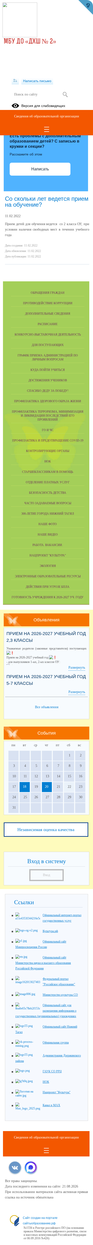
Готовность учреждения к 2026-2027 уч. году (48, 597)
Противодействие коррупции (47, 303)
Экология (48, 566)
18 (24, 787)
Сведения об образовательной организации (46, 116)
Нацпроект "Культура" (48, 555)
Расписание (48, 324)
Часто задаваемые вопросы (47, 503)
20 (46, 787)
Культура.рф (50, 931)
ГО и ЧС (48, 430)
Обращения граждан (47, 293)
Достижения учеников (48, 380)
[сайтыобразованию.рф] (85, 7)
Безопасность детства (47, 493)
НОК (47, 461)
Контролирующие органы (47, 451)
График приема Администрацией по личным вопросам (48, 357)
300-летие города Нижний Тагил (47, 513)
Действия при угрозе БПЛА (47, 587)
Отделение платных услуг (48, 482)
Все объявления (46, 707)
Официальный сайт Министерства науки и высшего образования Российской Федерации (43, 963)
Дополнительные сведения (47, 313)
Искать (65, 94)
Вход (46, 875)
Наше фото (47, 524)
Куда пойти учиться (48, 370)
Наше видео (48, 534)
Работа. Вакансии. (47, 545)
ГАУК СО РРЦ (52, 1071)
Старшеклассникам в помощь (47, 472)
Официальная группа (56, 1042)
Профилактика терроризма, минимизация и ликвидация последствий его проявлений (47, 415)
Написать (40, 169)
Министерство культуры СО (60, 994)
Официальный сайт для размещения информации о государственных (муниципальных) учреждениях (45, 1010)
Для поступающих (48, 345)
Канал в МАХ (51, 1105)
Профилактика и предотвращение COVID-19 (47, 440)
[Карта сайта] (15, 81)
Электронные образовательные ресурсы (48, 576)
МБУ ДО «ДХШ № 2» (30, 41)
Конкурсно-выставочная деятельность (48, 334)
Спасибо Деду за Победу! (47, 391)
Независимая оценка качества (45, 829)
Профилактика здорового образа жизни (47, 401)
